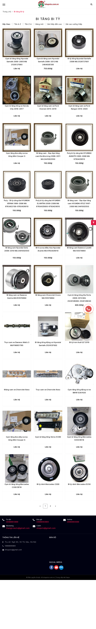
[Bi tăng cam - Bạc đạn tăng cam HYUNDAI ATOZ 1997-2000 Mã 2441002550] (79, 184)
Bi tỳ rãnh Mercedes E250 (79, 484)
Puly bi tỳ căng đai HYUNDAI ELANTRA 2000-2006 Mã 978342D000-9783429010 (48, 203)
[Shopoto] (48, 4)
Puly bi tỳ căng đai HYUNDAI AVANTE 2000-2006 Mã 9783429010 (79, 156)
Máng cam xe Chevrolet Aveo (17, 390)
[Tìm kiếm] (91, 4)
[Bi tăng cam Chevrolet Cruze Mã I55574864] (48, 279)
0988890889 (12, 522)
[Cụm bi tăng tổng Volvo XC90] (48, 421)
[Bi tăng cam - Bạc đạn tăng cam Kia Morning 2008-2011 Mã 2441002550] (48, 137)
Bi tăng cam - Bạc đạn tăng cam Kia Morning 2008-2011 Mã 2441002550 (48, 156)
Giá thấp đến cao (54, 24)
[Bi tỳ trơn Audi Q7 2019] (79, 326)
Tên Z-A (28, 24)
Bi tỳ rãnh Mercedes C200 (48, 484)
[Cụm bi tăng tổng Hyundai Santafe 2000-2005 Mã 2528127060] (16, 43)
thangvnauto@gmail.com (18, 528)
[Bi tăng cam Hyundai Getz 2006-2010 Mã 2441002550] (16, 232)
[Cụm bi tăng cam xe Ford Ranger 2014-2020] (79, 90)
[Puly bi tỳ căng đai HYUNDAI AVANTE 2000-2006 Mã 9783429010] (79, 137)
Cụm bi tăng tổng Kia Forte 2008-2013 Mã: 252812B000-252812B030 (79, 298)
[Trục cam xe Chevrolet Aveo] (48, 374)
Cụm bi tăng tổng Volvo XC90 (48, 437)
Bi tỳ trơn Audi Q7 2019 (79, 342)
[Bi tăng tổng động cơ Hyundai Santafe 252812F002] (48, 326)
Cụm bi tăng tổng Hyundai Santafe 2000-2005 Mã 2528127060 (16, 61)
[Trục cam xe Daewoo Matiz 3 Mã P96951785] (16, 326)
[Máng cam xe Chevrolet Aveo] (16, 374)
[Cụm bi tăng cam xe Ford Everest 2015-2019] (48, 90)
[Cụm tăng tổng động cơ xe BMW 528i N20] (79, 374)
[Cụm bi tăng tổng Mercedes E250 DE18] (79, 421)
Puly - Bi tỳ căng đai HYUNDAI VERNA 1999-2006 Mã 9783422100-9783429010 (17, 203)
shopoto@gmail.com (46, 528)
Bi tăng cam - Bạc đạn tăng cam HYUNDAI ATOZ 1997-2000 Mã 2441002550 (79, 203)
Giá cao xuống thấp (74, 24)
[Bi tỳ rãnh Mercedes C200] (48, 468)
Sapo (68, 577)
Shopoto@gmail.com (13, 550)
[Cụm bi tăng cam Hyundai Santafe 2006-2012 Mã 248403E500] (48, 43)
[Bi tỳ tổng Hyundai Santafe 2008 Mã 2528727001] (79, 43)
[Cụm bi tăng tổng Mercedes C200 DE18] (16, 468)
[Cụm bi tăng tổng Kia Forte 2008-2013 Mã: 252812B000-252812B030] (79, 279)
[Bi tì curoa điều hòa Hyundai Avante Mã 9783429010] (48, 232)
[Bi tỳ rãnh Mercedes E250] (79, 468)
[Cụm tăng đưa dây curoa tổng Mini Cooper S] (16, 137)
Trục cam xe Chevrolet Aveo (48, 390)
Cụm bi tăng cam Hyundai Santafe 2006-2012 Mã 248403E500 (48, 61)
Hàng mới (39, 24)
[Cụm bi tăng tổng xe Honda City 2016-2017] (16, 90)
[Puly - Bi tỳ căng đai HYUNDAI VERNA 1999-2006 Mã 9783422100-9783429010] (16, 184)
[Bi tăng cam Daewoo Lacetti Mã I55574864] (79, 232)
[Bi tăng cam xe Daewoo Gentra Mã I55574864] (16, 279)
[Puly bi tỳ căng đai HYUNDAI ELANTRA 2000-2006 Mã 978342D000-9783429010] (48, 184)
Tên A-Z (17, 24)
